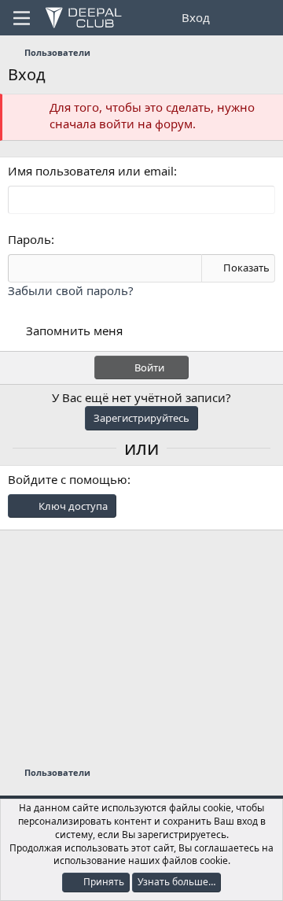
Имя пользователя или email (91, 171)
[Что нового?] (233, 17)
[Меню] (21, 18)
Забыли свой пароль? (71, 290)
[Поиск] (264, 17)
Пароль (29, 239)
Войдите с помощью (67, 479)
